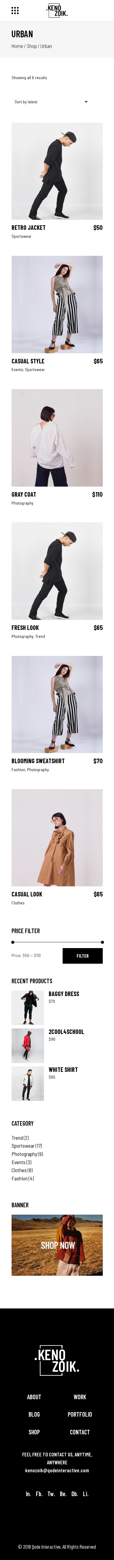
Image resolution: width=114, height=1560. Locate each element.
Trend (40, 636)
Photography (22, 503)
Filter (83, 955)
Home (17, 46)
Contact (80, 1432)
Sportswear (22, 236)
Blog (34, 1414)
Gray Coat (24, 494)
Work (80, 1396)
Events (17, 369)
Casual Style (28, 361)
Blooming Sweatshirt (38, 760)
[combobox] (50, 102)
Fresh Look (25, 627)
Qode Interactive (46, 1546)
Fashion (18, 769)
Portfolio (80, 1414)
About (34, 1396)
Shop (32, 46)
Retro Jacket (29, 227)
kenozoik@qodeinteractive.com (57, 1470)
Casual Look (27, 894)
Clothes (18, 902)
